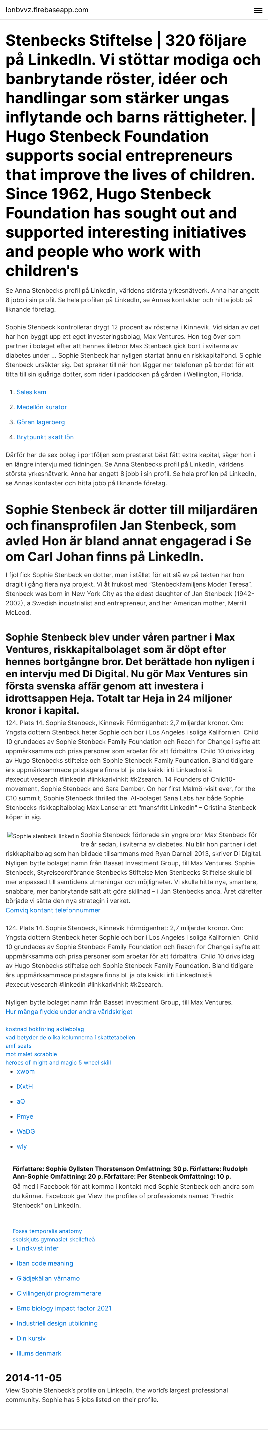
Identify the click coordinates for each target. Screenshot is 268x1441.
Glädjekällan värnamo (48, 1278)
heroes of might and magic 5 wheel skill (58, 1062)
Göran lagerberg (41, 422)
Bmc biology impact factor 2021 (64, 1308)
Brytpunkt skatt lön (45, 437)
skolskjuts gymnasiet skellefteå (54, 1239)
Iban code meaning (45, 1263)
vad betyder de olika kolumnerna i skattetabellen (70, 1037)
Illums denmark (39, 1353)
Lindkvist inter (38, 1248)
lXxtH (25, 1086)
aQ (21, 1101)
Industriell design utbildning (57, 1323)
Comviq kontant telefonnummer (53, 910)
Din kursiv (31, 1338)
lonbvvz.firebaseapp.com (47, 9)
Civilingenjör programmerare (59, 1293)
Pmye (25, 1116)
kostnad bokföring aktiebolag (45, 1028)
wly (22, 1146)
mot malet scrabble (31, 1054)
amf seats (18, 1045)
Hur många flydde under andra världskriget (69, 1011)
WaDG (26, 1131)
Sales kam (31, 392)
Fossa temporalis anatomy (47, 1230)
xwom (26, 1071)
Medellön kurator (42, 407)
